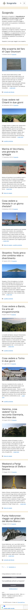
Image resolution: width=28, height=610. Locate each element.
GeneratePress (21, 602)
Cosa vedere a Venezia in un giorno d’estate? (13, 203)
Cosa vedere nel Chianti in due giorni (12, 101)
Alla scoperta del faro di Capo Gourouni (13, 50)
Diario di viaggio (8, 193)
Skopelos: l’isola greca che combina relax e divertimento (13, 255)
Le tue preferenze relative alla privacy (14, 606)
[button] (20, 3)
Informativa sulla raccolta (8, 608)
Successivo (12, 567)
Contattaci (13, 585)
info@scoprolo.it (13, 588)
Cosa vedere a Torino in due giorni (13, 359)
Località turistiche (8, 141)
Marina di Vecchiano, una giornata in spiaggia (13, 152)
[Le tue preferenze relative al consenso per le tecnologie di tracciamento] (2, 607)
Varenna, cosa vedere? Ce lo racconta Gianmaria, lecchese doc (13, 413)
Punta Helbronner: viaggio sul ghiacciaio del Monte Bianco (13, 518)
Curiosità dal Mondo (9, 92)
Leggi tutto (12, 88)
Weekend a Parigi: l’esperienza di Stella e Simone (14, 466)
